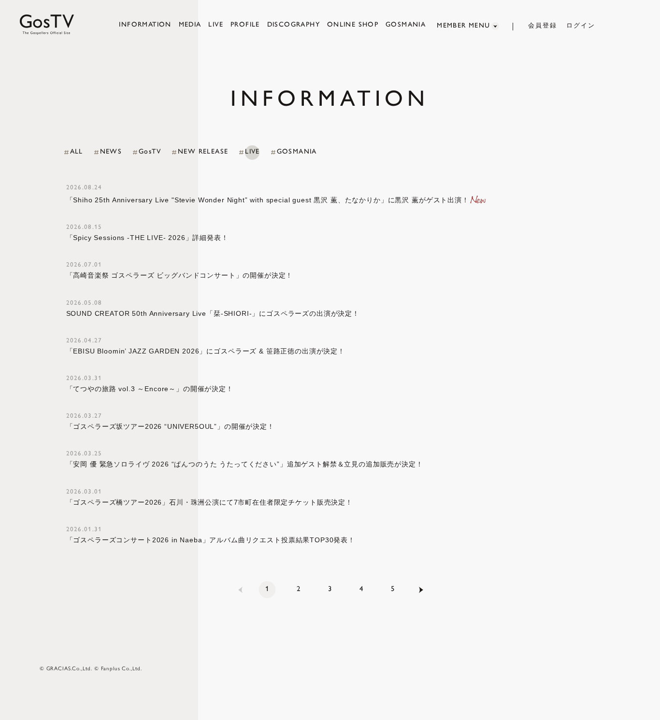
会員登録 (542, 25)
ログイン (580, 25)
